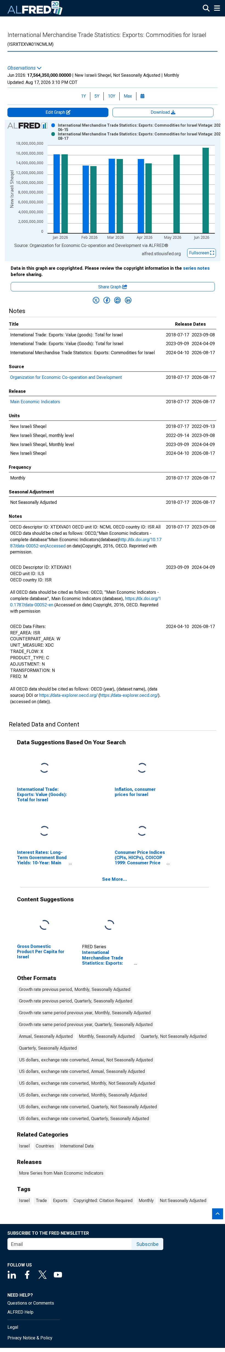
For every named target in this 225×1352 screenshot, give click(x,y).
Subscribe (147, 1244)
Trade (41, 1200)
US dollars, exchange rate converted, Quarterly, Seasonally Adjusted (84, 1118)
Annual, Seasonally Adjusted (46, 1036)
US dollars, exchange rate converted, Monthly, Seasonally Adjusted (83, 1095)
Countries (45, 1146)
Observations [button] (22, 68)
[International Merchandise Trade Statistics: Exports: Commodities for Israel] (109, 925)
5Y (96, 96)
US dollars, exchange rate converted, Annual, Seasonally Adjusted (82, 1071)
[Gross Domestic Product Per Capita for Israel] (44, 925)
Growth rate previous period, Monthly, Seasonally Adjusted (74, 989)
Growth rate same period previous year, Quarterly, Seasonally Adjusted (86, 1024)
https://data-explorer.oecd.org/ (68, 695)
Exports (60, 1200)
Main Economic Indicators (35, 401)
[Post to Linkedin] (128, 300)
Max (128, 96)
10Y (111, 96)
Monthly (146, 1200)
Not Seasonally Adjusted (183, 1200)
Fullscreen (199, 252)
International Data (77, 1146)
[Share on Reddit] (117, 300)
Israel (24, 1146)
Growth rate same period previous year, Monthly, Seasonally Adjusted (85, 1012)
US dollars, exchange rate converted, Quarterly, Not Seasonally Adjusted (88, 1106)
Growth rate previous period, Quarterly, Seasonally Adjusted (75, 1001)
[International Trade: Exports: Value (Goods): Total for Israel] (44, 768)
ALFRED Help (20, 1312)
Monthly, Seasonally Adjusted (107, 1036)
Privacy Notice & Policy (29, 1337)
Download (161, 112)
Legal (12, 1327)
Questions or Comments (30, 1303)
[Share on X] (96, 300)
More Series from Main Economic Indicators (61, 1173)
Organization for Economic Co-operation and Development (66, 377)
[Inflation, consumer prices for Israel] (142, 768)
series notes (196, 268)
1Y (83, 96)
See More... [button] (114, 879)
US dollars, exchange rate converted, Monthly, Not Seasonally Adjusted (87, 1083)
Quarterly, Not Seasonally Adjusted (174, 1036)
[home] (35, 8)
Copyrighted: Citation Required (103, 1200)
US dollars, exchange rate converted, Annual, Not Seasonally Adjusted (86, 1060)
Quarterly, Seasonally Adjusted (48, 1048)
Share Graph (110, 286)
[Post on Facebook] (106, 300)
